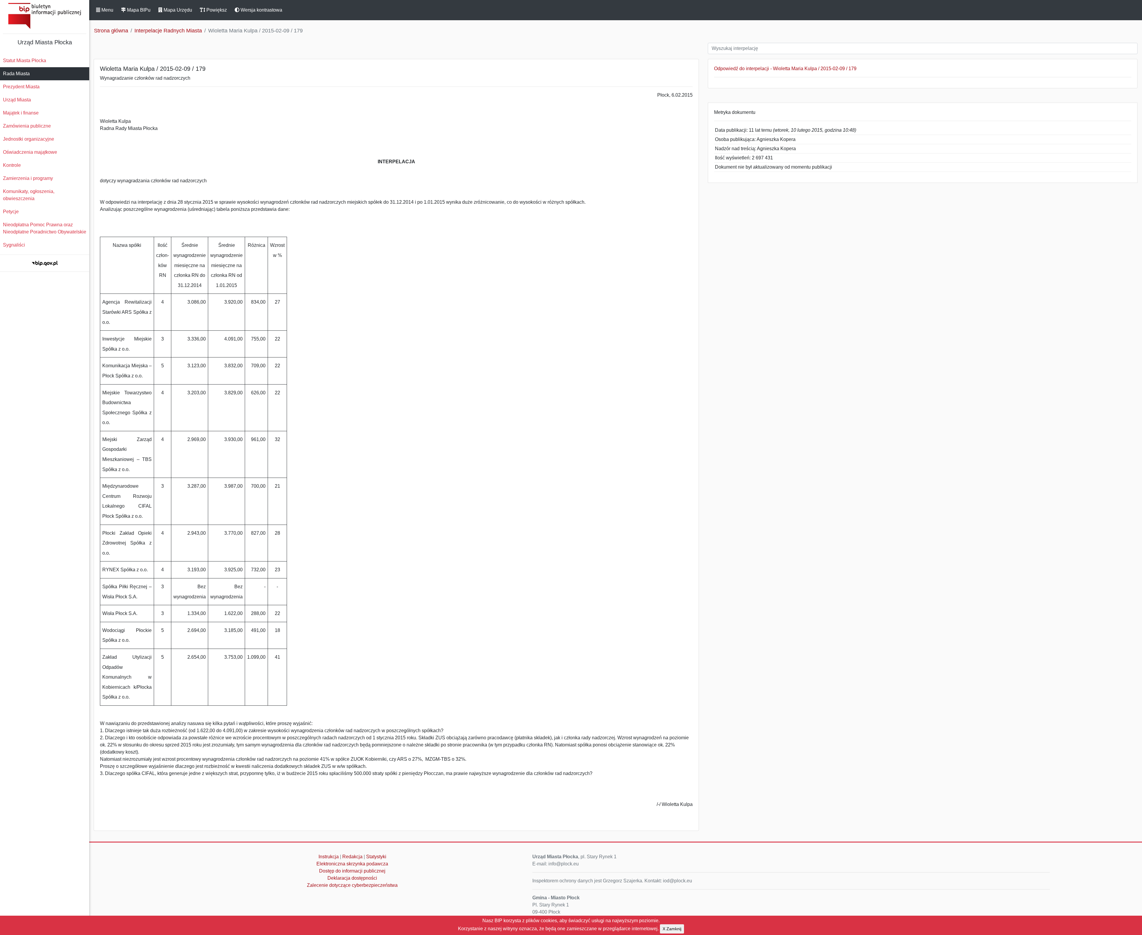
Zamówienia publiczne (27, 125)
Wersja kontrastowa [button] (260, 9)
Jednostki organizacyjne (28, 139)
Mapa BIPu (138, 9)
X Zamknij (672, 928)
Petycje (11, 211)
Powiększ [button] (216, 9)
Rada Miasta (16, 73)
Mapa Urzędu (177, 9)
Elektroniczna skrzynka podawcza (352, 863)
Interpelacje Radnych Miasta (168, 31)
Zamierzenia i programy (28, 178)
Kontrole (12, 165)
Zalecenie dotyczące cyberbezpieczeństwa (352, 885)
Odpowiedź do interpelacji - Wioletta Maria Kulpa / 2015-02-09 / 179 (785, 68)
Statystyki (376, 856)
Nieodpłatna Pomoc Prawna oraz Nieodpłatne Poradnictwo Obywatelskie (44, 228)
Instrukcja (329, 856)
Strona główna (111, 31)
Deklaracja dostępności (352, 878)
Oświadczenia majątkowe (30, 152)
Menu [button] (106, 9)
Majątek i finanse (21, 112)
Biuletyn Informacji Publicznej (44, 16)
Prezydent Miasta (21, 86)
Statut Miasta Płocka (24, 60)
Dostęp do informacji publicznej (352, 870)
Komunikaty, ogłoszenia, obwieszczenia (28, 195)
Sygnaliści (14, 244)
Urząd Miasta (17, 99)
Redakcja (352, 856)
